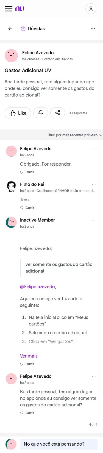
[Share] (57, 112)
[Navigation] (8, 8)
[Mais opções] (94, 149)
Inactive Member (37, 220)
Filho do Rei (32, 184)
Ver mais (29, 356)
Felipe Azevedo (38, 53)
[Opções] (92, 28)
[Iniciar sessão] (90, 8)
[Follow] (40, 112)
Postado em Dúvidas (57, 59)
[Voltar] (10, 28)
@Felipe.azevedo (37, 287)
